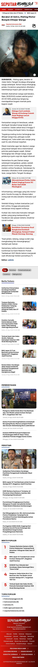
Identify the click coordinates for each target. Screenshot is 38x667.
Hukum (10, 9)
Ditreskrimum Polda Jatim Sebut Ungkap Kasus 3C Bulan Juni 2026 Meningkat (23, 183)
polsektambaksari (24, 270)
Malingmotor (16, 274)
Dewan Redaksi (26, 651)
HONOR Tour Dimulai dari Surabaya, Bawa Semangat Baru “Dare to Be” (22, 567)
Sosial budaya (21, 644)
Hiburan (9, 634)
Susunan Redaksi (10, 651)
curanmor (6, 274)
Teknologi (28, 9)
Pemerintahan (8, 641)
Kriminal (21, 634)
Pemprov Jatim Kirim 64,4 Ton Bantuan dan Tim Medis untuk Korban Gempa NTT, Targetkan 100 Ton (18, 413)
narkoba (8, 605)
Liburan (15, 636)
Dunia (16, 639)
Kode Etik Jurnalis (10, 654)
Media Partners (18, 657)
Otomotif (18, 9)
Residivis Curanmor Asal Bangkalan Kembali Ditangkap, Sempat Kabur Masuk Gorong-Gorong (23, 230)
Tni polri (32, 641)
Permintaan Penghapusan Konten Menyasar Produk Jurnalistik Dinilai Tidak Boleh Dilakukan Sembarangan (17, 504)
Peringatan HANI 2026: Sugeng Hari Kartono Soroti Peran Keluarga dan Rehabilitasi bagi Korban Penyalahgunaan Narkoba (17, 529)
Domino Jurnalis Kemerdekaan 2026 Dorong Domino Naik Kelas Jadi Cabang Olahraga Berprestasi (10, 323)
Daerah (29, 639)
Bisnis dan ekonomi (21, 641)
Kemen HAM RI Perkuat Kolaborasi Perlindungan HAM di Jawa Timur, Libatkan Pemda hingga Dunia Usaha (17, 434)
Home (4, 9)
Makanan (28, 634)
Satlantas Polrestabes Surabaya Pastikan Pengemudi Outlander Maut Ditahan (10, 290)
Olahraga (23, 636)
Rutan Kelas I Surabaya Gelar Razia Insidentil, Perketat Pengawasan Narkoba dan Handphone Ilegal (10, 368)
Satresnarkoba (11, 602)
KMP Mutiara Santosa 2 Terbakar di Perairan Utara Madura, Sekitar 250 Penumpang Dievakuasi (17, 493)
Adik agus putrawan (13, 608)
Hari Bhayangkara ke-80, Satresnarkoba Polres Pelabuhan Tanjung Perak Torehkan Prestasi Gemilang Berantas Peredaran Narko (19, 516)
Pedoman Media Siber (18, 648)
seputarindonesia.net (13, 24)
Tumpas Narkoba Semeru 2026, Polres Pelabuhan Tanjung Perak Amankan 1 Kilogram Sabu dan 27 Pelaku (10, 307)
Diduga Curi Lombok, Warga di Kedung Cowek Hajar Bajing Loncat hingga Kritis (23, 114)
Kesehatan (8, 636)
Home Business (27, 654)
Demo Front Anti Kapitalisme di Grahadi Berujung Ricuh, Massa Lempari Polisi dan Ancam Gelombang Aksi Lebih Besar (19, 424)
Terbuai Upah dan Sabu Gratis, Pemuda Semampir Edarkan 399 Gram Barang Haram (10, 339)
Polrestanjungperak (13, 599)
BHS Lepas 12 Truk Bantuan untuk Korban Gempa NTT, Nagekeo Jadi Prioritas (10, 353)
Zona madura (10, 644)
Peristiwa (12, 270)
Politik (15, 634)
